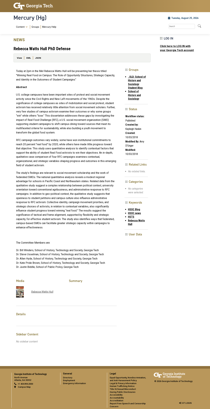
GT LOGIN (187, 403)
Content (20, 27)
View (19, 58)
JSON (38, 58)
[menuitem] (35, 27)
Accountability (117, 398)
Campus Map (24, 387)
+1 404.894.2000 (25, 384)
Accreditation (116, 400)
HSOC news (134, 213)
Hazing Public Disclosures (122, 392)
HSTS (131, 216)
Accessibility (116, 395)
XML (28, 58)
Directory (67, 377)
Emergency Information (74, 383)
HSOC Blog (134, 209)
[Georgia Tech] (34, 6)
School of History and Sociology (134, 95)
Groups (35, 27)
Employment (69, 380)
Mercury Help (49, 27)
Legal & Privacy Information (123, 383)
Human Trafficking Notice (122, 386)
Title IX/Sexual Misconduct (123, 389)
